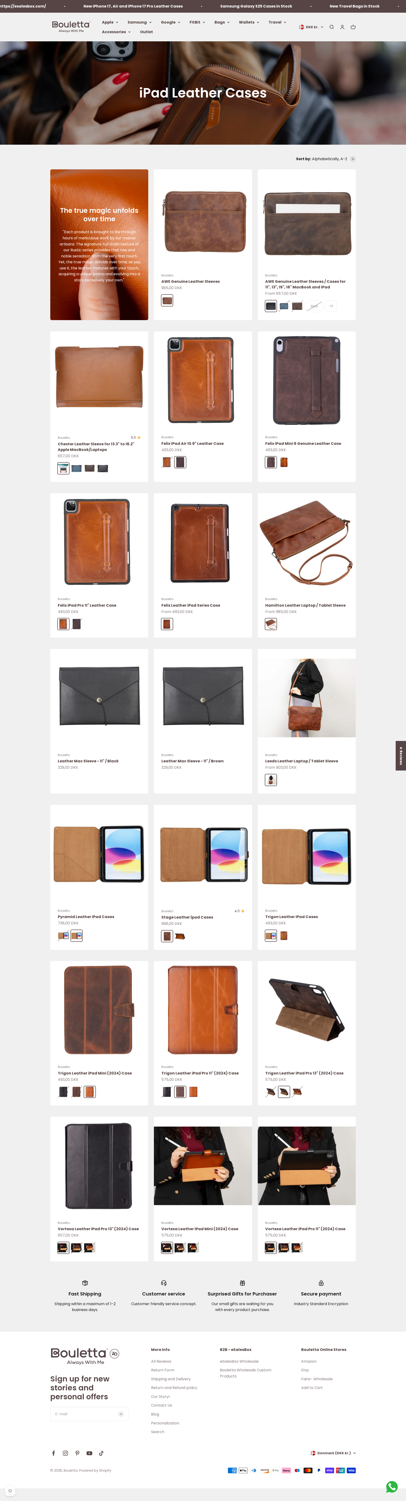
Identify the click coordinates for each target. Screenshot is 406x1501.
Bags (220, 22)
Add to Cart (312, 1387)
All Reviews (161, 1361)
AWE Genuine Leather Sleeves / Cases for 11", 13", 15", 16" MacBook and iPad (305, 284)
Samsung (137, 22)
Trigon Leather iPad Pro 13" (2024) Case (304, 1073)
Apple (107, 22)
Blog (155, 1414)
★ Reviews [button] (401, 755)
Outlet (146, 32)
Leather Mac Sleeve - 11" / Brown (192, 761)
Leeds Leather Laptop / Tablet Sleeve (301, 761)
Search (157, 1432)
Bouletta (167, 275)
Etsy (305, 1370)
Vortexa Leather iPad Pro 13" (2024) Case (98, 1229)
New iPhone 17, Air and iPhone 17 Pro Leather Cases (53, 6)
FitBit (195, 22)
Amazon (308, 1361)
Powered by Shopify (95, 1470)
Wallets (246, 22)
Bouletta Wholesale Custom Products (245, 1373)
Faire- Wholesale (317, 1379)
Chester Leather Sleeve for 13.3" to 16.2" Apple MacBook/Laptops (96, 446)
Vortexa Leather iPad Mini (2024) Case (199, 1229)
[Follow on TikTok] (101, 1453)
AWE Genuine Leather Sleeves (190, 281)
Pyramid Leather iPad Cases (86, 916)
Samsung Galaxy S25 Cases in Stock (177, 6)
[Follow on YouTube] (89, 1453)
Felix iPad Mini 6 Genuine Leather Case (303, 443)
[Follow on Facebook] (53, 1453)
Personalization (165, 1423)
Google (168, 22)
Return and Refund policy (174, 1387)
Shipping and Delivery (171, 1379)
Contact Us (161, 1405)
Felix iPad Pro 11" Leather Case (87, 605)
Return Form (162, 1370)
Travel (275, 22)
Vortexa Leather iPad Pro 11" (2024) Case (305, 1229)
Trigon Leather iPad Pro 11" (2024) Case (200, 1073)
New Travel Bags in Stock (275, 6)
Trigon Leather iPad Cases (291, 916)
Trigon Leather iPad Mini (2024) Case (95, 1073)
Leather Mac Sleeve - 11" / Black (88, 761)
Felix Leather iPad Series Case (190, 605)
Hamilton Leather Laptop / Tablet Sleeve (305, 605)
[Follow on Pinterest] (77, 1453)
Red (314, 306)
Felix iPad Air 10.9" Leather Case (192, 443)
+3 (331, 306)
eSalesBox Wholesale (239, 1361)
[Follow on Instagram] (65, 1453)
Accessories (114, 32)
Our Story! (160, 1396)
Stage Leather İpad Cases (187, 917)
